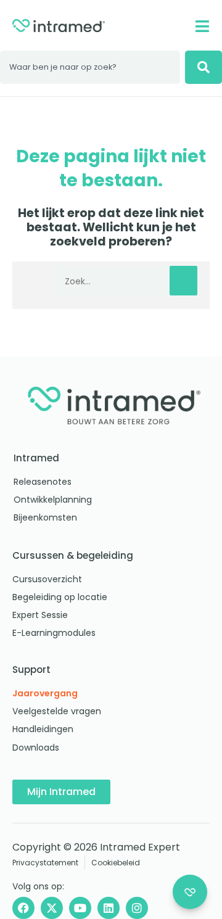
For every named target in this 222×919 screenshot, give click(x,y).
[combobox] (90, 67)
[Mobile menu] (202, 26)
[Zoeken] (203, 67)
